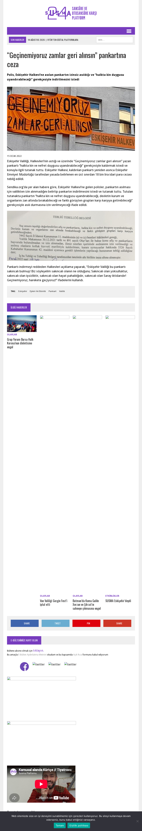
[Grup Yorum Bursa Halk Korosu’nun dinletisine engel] (22, 329)
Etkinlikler (112, 596)
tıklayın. (38, 650)
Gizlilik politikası (78, 825)
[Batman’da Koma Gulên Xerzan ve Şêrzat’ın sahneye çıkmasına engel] (87, 591)
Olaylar (12, 334)
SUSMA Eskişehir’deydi (118, 601)
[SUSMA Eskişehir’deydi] (120, 591)
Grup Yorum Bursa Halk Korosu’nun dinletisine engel (20, 343)
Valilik (62, 291)
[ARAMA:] (114, 39)
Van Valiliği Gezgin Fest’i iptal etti (53, 603)
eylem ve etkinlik (38, 291)
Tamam (60, 825)
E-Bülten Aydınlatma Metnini (32, 654)
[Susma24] (71, 13)
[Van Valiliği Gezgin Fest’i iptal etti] (55, 591)
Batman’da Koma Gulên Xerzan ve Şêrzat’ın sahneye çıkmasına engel (87, 605)
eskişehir (22, 291)
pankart (52, 291)
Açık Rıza (77, 654)
